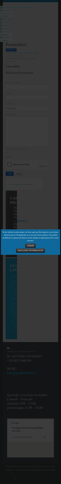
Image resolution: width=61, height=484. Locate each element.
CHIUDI (30, 245)
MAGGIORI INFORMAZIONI (30, 250)
